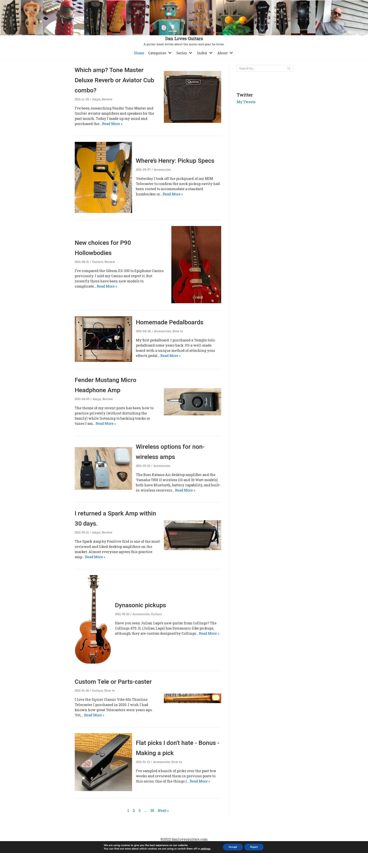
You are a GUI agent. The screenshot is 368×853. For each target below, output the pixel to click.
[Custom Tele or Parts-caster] (192, 701)
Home (139, 53)
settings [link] (205, 849)
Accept (233, 847)
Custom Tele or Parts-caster (113, 681)
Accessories (162, 169)
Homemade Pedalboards (169, 322)
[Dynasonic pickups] (93, 662)
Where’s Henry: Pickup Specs (175, 160)
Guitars (97, 262)
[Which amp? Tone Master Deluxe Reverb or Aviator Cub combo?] (192, 121)
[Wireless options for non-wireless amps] (103, 488)
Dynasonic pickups (140, 605)
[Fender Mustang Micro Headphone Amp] (192, 414)
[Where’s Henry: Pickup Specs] (103, 211)
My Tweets (246, 101)
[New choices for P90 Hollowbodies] (196, 302)
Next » (163, 810)
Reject (254, 847)
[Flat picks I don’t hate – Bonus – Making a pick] (103, 789)
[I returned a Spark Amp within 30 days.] (192, 548)
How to (177, 331)
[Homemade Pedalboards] (103, 360)
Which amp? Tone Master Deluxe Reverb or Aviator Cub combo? (114, 80)
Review (107, 99)
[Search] (289, 68)
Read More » (112, 123)
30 (152, 810)
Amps (96, 99)
